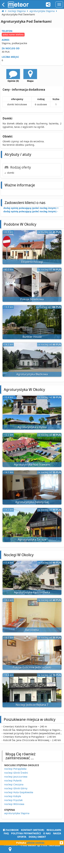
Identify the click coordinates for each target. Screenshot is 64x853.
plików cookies (35, 842)
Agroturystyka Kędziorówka (32, 592)
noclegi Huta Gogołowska (18, 792)
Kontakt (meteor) (32, 830)
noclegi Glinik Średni (16, 772)
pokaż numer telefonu (13, 34)
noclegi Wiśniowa (14, 804)
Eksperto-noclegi (32, 262)
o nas (47, 833)
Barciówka (32, 630)
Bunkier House (32, 337)
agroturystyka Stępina (16, 813)
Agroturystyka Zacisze (32, 539)
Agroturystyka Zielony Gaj (32, 502)
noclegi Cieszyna (13, 784)
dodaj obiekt (37, 836)
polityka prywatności (26, 833)
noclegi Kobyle (12, 796)
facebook (12, 830)
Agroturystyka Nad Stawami (32, 464)
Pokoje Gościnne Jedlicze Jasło (32, 667)
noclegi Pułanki (13, 780)
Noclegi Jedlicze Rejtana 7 (32, 705)
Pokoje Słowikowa (32, 299)
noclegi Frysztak (13, 800)
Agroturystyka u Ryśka (32, 427)
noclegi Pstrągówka (15, 768)
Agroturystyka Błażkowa (32, 374)
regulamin (54, 830)
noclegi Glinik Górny (15, 788)
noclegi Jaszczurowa (15, 776)
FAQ (6, 833)
